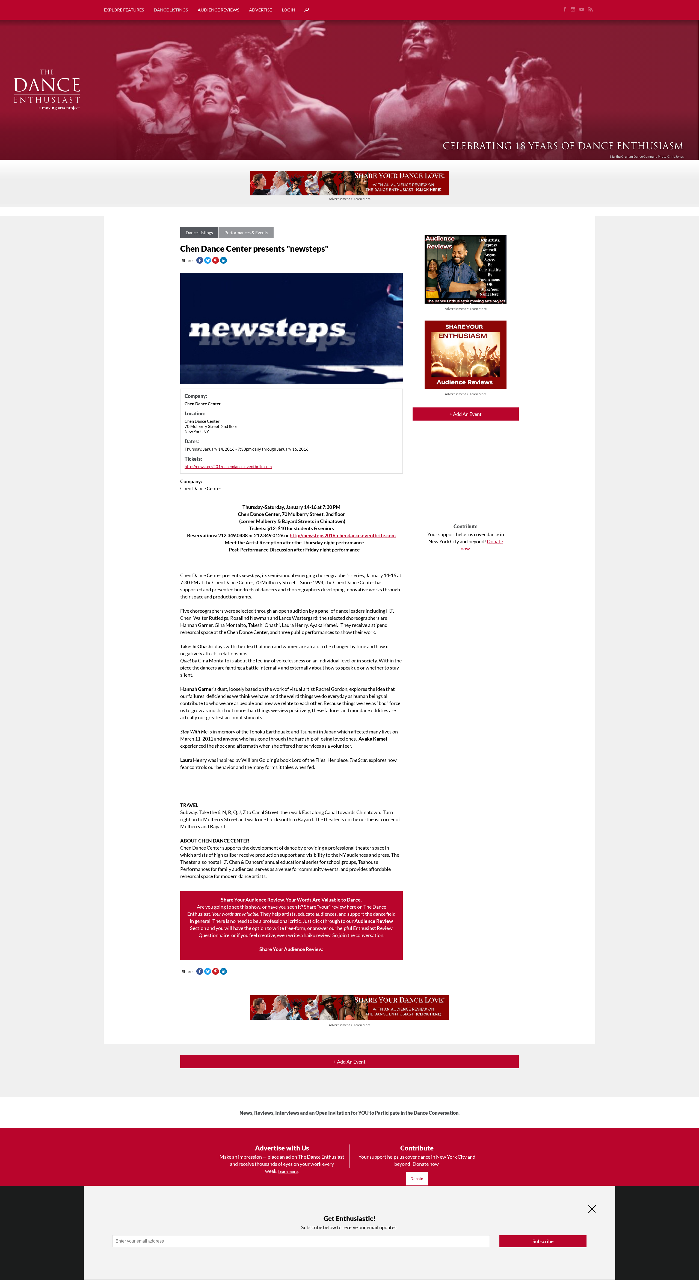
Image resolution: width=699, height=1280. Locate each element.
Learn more (288, 1171)
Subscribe (542, 1241)
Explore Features (124, 9)
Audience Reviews (218, 9)
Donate (417, 1178)
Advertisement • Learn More (350, 199)
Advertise (260, 9)
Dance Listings (171, 9)
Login (288, 9)
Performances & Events (246, 232)
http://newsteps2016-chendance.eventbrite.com (228, 466)
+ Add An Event (465, 414)
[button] (304, 10)
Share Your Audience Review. (291, 949)
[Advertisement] (466, 477)
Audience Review (373, 921)
